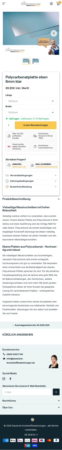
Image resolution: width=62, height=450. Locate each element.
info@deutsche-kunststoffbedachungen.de (21, 360)
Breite (9, 106)
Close (31, 400)
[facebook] (10, 378)
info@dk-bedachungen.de (46, 166)
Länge (9, 95)
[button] (54, 33)
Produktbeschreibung (16, 199)
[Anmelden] (51, 3)
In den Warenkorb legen (35, 125)
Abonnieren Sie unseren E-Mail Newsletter (24, 386)
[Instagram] (3, 378)
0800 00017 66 (19, 166)
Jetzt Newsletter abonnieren (56, 392)
